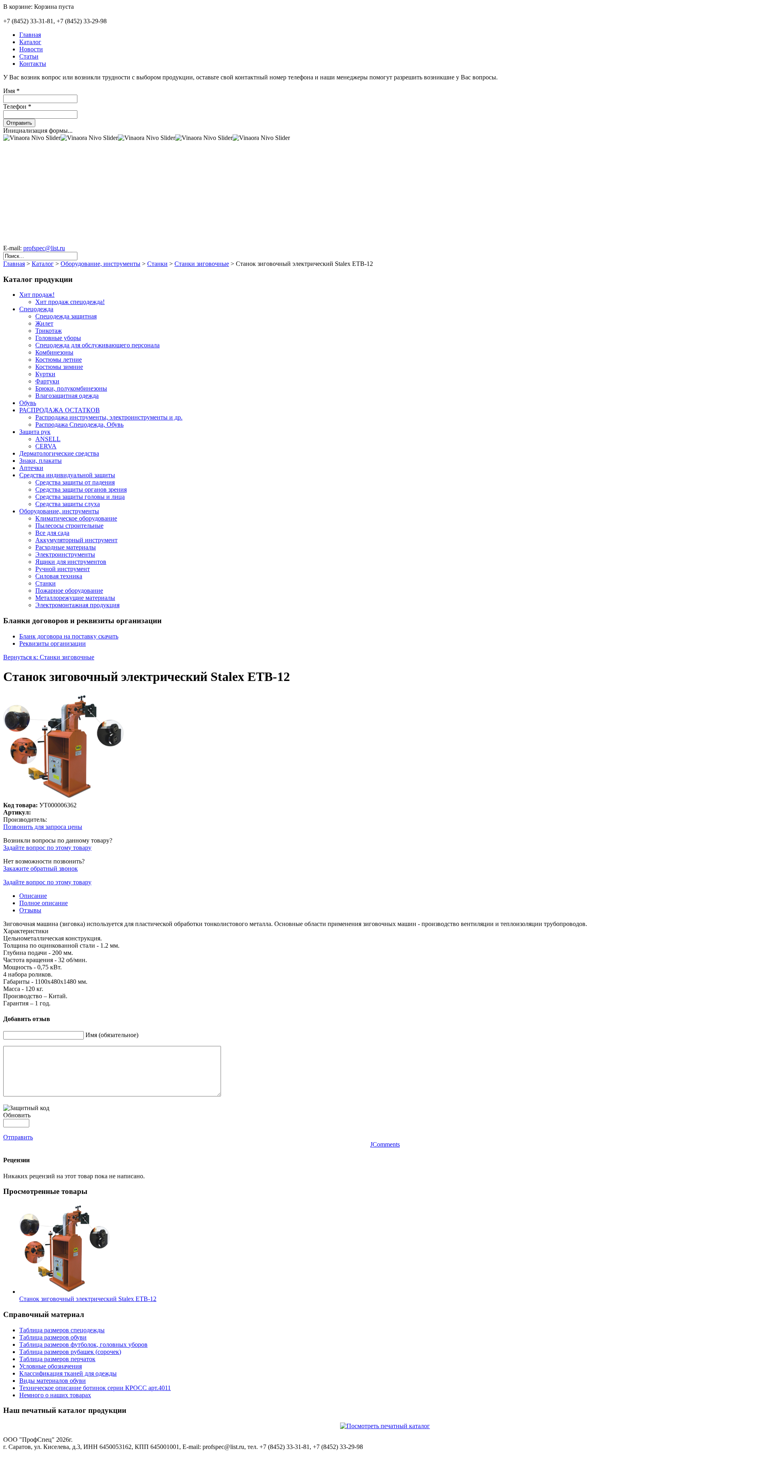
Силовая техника (58, 576)
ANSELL (48, 439)
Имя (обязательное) (111, 1034)
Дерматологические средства (59, 453)
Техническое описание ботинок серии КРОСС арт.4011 (95, 1387)
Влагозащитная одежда (67, 395)
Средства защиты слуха (67, 504)
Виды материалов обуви (52, 1380)
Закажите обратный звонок (40, 868)
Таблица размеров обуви (53, 1337)
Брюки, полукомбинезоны (71, 388)
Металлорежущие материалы (75, 597)
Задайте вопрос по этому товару (47, 847)
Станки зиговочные (201, 263)
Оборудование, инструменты (100, 263)
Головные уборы (58, 337)
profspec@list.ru (44, 248)
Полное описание (43, 903)
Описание (33, 895)
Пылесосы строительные (69, 525)
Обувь (27, 402)
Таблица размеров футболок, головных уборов (83, 1344)
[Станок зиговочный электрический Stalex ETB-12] (64, 1291)
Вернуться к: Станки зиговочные (48, 657)
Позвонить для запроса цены (42, 826)
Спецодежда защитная (66, 316)
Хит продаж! (37, 294)
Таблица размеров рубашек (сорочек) (70, 1351)
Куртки (45, 374)
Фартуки (47, 381)
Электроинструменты (65, 554)
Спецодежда (36, 309)
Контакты (32, 63)
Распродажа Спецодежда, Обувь (79, 424)
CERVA (46, 446)
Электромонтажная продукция (77, 605)
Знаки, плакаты (40, 460)
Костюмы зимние (59, 366)
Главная (30, 34)
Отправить (19, 123)
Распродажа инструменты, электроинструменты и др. (108, 417)
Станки (157, 263)
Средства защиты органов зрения (81, 489)
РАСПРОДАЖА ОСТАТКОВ (59, 410)
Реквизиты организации (52, 643)
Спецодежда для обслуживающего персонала (97, 345)
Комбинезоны (54, 352)
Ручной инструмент (62, 568)
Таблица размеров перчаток (57, 1359)
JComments (385, 1144)
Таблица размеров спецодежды (62, 1330)
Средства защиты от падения (75, 482)
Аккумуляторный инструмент (76, 540)
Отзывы (30, 910)
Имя (11, 90)
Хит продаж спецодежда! (70, 301)
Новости (31, 49)
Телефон (17, 106)
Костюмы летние (58, 359)
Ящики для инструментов (70, 561)
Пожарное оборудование (69, 590)
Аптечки (31, 467)
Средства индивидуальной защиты (67, 475)
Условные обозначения (50, 1366)
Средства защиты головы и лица (80, 496)
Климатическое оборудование (76, 518)
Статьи (28, 56)
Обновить (16, 1115)
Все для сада (52, 532)
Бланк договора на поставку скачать (68, 636)
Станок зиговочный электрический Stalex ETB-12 (87, 1298)
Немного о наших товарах (55, 1395)
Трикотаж (48, 330)
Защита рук (35, 431)
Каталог (30, 42)
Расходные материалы (65, 547)
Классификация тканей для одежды (68, 1373)
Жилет (44, 323)
